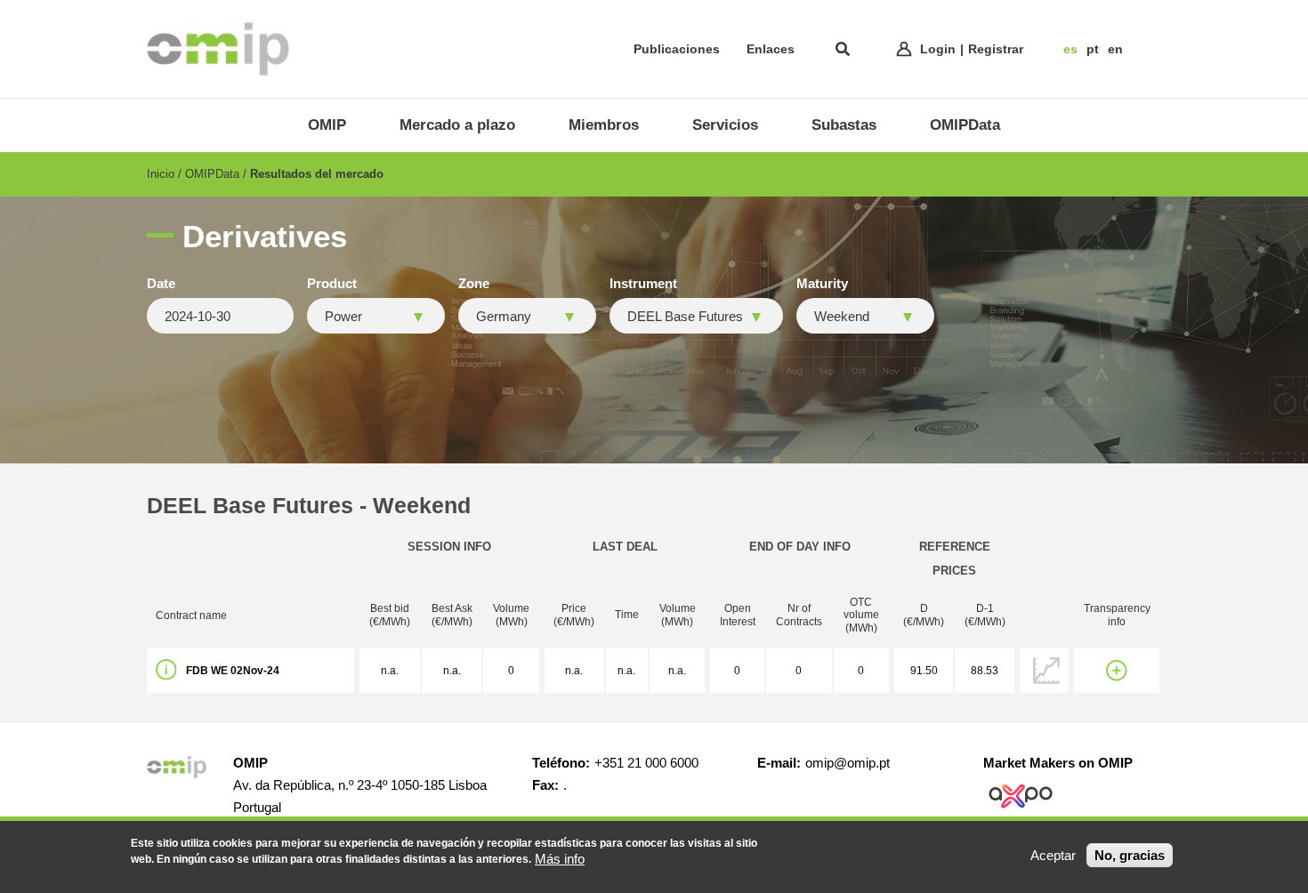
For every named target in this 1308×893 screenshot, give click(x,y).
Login (938, 49)
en (1115, 49)
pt (1092, 49)
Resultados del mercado (317, 174)
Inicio (160, 174)
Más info (560, 858)
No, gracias (1129, 855)
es (1070, 49)
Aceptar (1053, 855)
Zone (473, 284)
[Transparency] (1116, 670)
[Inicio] (218, 49)
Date (161, 284)
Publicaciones (677, 49)
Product (332, 284)
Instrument (643, 284)
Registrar (995, 49)
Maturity (822, 284)
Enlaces (771, 49)
